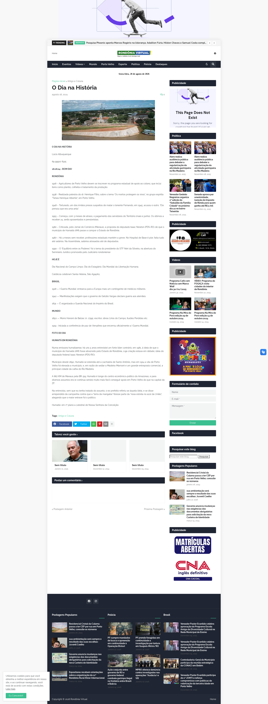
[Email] (105, 424)
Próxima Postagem (153, 509)
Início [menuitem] (55, 64)
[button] (210, 43)
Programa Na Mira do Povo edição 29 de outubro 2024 (180, 316)
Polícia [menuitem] (147, 64)
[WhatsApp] (93, 424)
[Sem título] (69, 451)
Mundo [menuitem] (93, 64)
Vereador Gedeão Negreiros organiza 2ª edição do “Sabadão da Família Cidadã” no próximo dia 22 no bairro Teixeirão (180, 203)
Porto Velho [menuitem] (107, 64)
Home (54, 53)
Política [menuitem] (135, 64)
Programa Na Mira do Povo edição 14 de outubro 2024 (205, 316)
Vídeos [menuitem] (79, 64)
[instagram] (95, 601)
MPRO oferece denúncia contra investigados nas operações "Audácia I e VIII (148, 673)
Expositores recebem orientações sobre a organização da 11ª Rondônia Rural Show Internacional (87, 675)
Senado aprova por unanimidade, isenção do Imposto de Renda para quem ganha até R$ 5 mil (205, 200)
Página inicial (58, 81)
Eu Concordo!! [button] (16, 695)
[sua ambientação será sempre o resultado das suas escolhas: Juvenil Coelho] (177, 494)
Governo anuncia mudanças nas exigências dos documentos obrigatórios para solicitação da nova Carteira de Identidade (201, 512)
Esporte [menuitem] (122, 64)
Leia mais (10, 689)
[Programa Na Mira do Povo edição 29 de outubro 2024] (180, 303)
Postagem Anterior (63, 509)
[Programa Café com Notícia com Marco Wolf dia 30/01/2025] (180, 271)
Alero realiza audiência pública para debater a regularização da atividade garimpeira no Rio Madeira (180, 163)
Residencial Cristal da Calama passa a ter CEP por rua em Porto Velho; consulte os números (201, 476)
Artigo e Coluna (75, 81)
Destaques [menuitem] (161, 64)
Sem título (60, 465)
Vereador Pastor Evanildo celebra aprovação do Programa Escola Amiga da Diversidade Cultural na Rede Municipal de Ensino (198, 628)
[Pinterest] (99, 424)
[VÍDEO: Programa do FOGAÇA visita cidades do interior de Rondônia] (205, 271)
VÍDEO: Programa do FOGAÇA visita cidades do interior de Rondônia (204, 285)
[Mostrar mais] (111, 424)
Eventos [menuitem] (66, 64)
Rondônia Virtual (79, 699)
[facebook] (215, 53)
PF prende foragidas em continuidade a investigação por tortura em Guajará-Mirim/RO (148, 642)
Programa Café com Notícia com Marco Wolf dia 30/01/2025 (180, 285)
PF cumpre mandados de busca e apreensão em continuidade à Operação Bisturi (119, 642)
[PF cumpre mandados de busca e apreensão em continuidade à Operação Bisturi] (120, 628)
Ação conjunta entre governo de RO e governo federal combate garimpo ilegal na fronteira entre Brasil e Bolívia (120, 676)
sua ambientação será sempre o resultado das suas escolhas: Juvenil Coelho (201, 494)
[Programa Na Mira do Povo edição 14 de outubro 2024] (205, 303)
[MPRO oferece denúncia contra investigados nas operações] (148, 660)
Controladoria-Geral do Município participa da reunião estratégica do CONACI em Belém (198, 663)
